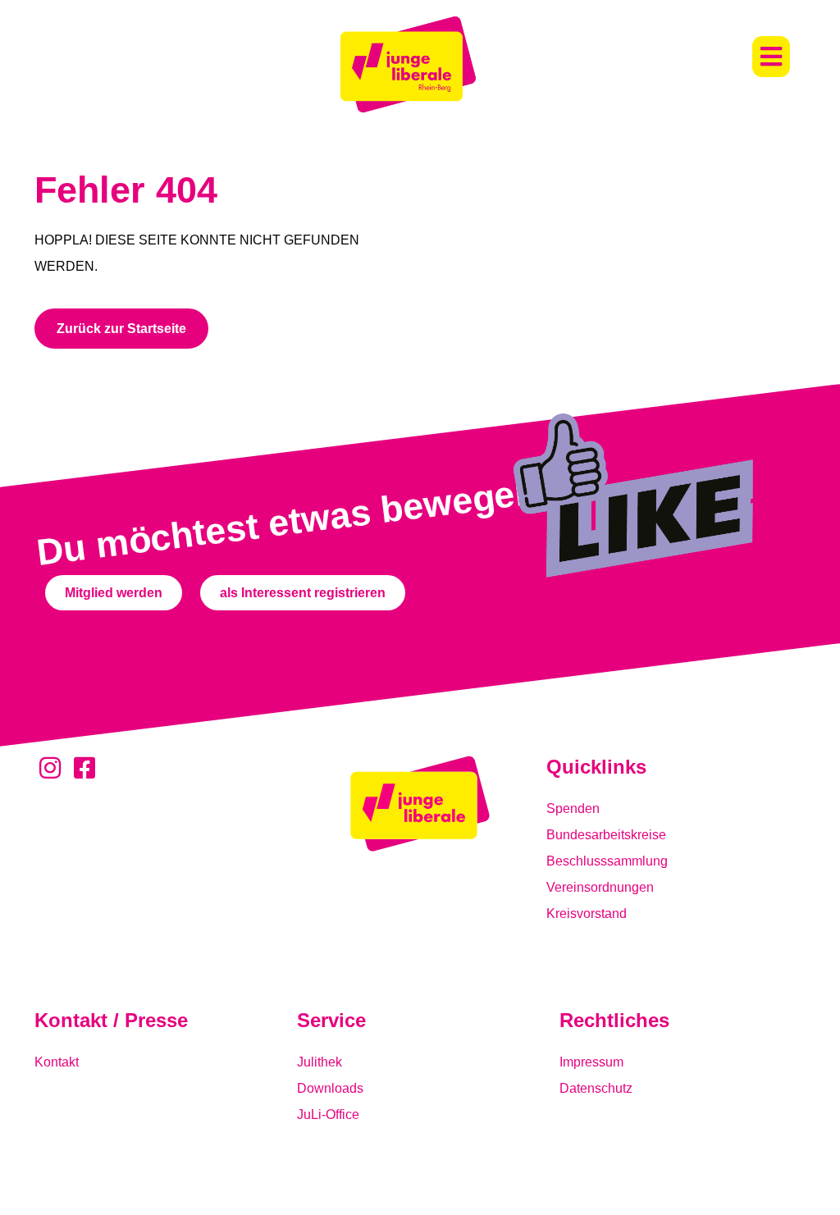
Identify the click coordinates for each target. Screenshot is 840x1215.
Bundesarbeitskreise (606, 835)
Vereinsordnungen (600, 887)
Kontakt (56, 1062)
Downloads (330, 1088)
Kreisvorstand (586, 913)
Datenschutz (595, 1088)
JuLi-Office (328, 1114)
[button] (771, 56)
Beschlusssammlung (607, 861)
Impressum (591, 1062)
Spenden (573, 808)
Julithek (319, 1062)
